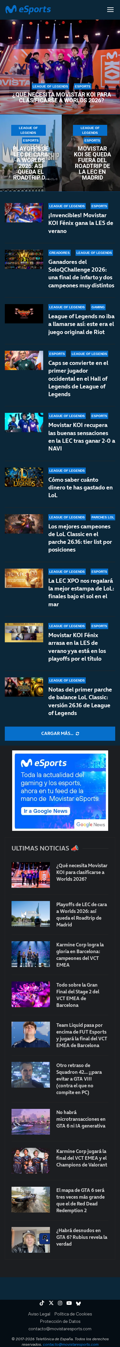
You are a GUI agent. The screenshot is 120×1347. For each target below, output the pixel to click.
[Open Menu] (110, 9)
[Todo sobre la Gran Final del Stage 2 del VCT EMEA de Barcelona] (31, 994)
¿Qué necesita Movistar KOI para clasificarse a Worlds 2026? (61, 97)
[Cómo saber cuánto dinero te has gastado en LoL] (24, 477)
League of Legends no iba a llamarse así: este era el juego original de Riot (81, 324)
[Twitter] (51, 1303)
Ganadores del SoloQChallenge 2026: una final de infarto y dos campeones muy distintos (81, 273)
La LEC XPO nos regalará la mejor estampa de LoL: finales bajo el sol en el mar (81, 592)
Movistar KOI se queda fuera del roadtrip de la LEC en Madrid (92, 163)
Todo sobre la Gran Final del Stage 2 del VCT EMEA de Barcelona (77, 994)
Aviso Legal (39, 1314)
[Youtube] (69, 1303)
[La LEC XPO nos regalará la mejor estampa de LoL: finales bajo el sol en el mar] (24, 578)
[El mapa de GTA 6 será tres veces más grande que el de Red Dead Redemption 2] (31, 1199)
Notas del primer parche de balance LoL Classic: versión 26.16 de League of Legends (80, 701)
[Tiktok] (41, 1303)
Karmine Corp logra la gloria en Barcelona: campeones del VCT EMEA (80, 954)
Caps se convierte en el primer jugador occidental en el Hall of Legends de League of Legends (78, 378)
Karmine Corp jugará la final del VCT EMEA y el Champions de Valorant (81, 1158)
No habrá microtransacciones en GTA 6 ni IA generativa (81, 1119)
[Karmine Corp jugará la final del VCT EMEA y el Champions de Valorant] (31, 1161)
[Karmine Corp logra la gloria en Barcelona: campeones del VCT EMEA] (31, 954)
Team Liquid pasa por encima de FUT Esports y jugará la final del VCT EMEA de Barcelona (81, 1035)
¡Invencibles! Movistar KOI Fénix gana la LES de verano (80, 223)
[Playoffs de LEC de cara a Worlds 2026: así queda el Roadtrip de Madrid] (31, 914)
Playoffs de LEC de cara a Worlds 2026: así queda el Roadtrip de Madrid (31, 163)
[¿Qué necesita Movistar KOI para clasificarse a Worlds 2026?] (31, 875)
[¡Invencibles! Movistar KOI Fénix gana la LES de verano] (24, 212)
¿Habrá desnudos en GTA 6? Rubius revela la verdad (81, 1237)
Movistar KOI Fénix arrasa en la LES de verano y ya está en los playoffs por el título (77, 647)
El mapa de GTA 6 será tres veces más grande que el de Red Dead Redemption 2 (80, 1200)
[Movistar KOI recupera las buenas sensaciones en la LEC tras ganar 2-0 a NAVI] (24, 422)
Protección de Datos (60, 1321)
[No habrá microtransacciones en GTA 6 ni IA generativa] (31, 1122)
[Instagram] (60, 1303)
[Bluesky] (78, 1303)
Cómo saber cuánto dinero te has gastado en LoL (80, 487)
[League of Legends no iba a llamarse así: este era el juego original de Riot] (24, 313)
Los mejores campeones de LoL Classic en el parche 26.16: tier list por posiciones (80, 538)
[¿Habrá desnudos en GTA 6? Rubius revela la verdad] (31, 1240)
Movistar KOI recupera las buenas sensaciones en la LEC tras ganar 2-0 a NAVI (81, 436)
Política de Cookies (73, 1314)
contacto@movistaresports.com (60, 1329)
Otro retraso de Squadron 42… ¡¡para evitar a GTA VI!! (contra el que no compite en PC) (79, 1079)
